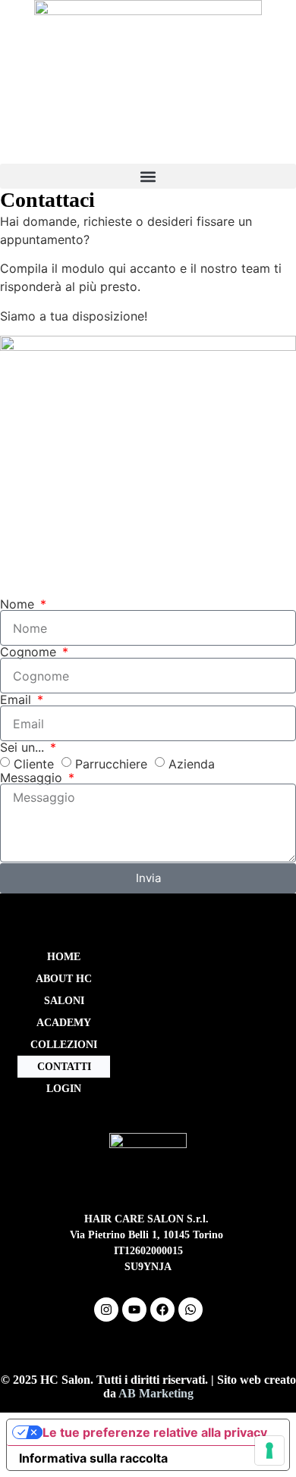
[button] (148, 176)
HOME (63, 956)
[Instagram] (106, 1309)
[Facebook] (162, 1309)
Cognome (30, 652)
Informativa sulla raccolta (93, 1458)
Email (17, 699)
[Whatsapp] (190, 1309)
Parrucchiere (111, 763)
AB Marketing (156, 1393)
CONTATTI (64, 1066)
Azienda (191, 763)
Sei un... (24, 747)
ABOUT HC (64, 978)
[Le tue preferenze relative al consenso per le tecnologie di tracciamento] (269, 1450)
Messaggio (33, 777)
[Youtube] (134, 1309)
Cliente (34, 763)
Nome (19, 604)
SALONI (64, 1000)
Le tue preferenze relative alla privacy (155, 1432)
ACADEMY (63, 1022)
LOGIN (63, 1088)
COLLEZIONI (63, 1044)
